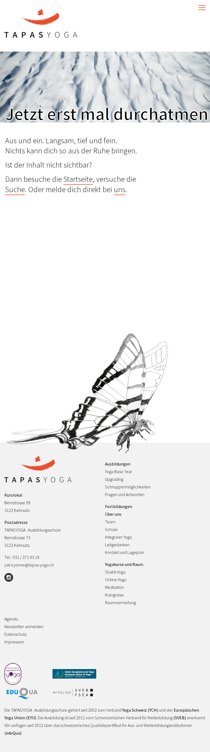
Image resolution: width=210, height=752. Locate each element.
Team (110, 521)
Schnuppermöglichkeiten (128, 487)
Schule (111, 529)
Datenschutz (15, 634)
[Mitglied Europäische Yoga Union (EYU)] (74, 674)
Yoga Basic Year (118, 471)
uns (119, 189)
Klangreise (114, 595)
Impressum (14, 641)
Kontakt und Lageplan (124, 552)
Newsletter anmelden (23, 626)
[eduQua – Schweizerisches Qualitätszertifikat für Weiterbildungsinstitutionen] (26, 694)
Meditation (114, 587)
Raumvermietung (120, 602)
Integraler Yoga (118, 537)
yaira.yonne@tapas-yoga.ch (29, 565)
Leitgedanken (117, 544)
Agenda (11, 619)
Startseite (78, 179)
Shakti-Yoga (115, 572)
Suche (15, 189)
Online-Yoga (115, 579)
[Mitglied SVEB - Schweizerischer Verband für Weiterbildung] (74, 693)
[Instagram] (8, 577)
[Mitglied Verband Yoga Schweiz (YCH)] (26, 674)
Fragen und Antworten (124, 494)
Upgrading (114, 479)
